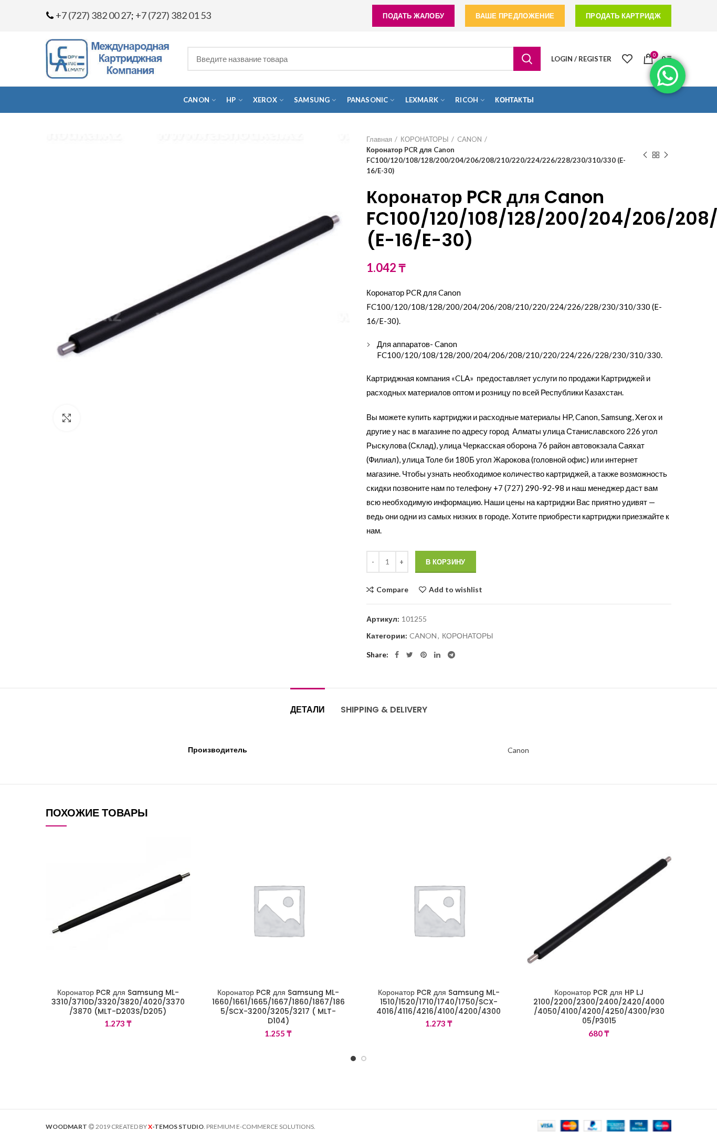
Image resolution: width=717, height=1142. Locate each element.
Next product (666, 155)
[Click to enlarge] (67, 418)
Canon (518, 750)
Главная (379, 139)
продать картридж (623, 16)
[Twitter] (410, 655)
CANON (469, 139)
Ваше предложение (515, 16)
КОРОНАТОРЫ (424, 139)
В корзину (446, 562)
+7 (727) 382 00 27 (93, 15)
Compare (392, 589)
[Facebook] (397, 655)
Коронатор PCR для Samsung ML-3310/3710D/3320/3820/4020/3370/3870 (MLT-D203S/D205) (118, 1002)
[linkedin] (437, 655)
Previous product (645, 155)
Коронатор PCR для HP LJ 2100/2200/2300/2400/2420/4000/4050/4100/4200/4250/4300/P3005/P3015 (599, 1007)
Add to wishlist (455, 589)
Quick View (183, 902)
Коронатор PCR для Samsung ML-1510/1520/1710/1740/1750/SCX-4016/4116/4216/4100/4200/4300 (438, 1002)
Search (527, 59)
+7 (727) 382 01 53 (173, 15)
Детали (307, 710)
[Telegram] (451, 655)
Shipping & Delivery (384, 710)
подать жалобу (413, 16)
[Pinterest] (423, 655)
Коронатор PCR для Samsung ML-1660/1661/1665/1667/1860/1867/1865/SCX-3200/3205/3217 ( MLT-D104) (278, 1007)
